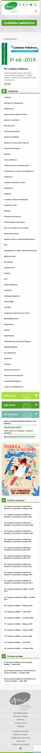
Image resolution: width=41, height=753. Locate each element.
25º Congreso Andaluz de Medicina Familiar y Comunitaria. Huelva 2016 (18, 565)
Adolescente (9, 109)
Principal (7, 307)
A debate (7, 97)
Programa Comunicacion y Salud (16, 313)
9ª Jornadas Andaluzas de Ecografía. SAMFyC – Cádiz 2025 (18, 663)
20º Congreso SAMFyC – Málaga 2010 (18, 605)
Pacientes (8, 290)
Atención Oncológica (12, 148)
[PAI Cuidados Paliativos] (20, 54)
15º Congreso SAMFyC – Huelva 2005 (18, 636)
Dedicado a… (9, 188)
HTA (5, 245)
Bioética (7, 154)
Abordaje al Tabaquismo (13, 103)
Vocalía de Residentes (12, 381)
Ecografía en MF (10, 205)
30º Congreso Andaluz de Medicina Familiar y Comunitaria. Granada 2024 (18, 524)
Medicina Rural (10, 256)
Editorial (7, 211)
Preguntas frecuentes (20, 731)
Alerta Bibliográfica (20, 713)
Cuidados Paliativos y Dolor (14, 182)
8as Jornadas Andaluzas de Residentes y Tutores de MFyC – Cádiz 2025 (20, 680)
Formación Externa (11, 233)
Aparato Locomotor (11, 120)
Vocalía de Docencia (12, 370)
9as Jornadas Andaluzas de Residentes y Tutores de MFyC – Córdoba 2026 (20, 672)
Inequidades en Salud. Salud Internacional (20, 250)
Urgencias (8, 358)
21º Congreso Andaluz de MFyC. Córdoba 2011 (19, 598)
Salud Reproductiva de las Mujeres (17, 341)
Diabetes (7, 194)
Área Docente (9, 126)
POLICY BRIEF (9, 302)
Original (7, 273)
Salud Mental (9, 336)
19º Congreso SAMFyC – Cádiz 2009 (17, 612)
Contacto (20, 726)
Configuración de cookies (20, 738)
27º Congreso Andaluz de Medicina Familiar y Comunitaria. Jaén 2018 (17, 549)
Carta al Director (10, 160)
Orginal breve (9, 268)
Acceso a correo (20, 723)
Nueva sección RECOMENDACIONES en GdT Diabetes (20, 422)
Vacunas (7, 364)
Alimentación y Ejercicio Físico (16, 114)
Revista (7, 330)
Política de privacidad (20, 744)
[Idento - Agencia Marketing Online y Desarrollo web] (20, 748)
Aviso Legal (20, 741)
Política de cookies (20, 734)
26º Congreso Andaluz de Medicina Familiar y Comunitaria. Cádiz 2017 (17, 557)
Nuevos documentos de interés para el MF (19, 436)
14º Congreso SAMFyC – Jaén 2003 (17, 642)
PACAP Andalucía (10, 285)
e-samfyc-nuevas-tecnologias (16, 199)
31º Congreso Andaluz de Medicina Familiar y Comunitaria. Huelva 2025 (18, 516)
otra (5, 279)
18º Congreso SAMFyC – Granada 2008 (18, 618)
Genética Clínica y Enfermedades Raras (19, 239)
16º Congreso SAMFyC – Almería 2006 (18, 630)
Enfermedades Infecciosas (14, 222)
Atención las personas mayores (16, 143)
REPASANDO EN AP (11, 319)
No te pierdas (10, 414)
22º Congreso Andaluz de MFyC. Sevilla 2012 (19, 590)
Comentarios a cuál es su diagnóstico (19, 171)
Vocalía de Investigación (13, 375)
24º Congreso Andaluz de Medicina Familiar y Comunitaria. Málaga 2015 (18, 573)
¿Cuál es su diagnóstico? (13, 387)
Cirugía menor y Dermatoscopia (16, 165)
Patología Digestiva (12, 296)
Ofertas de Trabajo (20, 716)
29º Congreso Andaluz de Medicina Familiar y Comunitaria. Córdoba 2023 (18, 532)
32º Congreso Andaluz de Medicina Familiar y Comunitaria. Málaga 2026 (18, 507)
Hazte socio (9, 395)
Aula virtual (9, 405)
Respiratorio (9, 324)
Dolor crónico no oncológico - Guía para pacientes (18, 432)
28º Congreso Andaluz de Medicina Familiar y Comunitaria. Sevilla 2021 (17, 540)
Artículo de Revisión (12, 131)
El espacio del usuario (12, 216)
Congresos (8, 177)
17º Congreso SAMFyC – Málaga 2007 (18, 624)
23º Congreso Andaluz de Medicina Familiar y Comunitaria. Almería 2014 (18, 582)
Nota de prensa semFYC (13, 427)
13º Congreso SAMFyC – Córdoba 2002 (18, 648)
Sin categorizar (10, 353)
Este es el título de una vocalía (16, 228)
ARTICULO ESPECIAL (11, 137)
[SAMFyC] (11, 7)
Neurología (8, 262)
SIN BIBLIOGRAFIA (10, 347)
